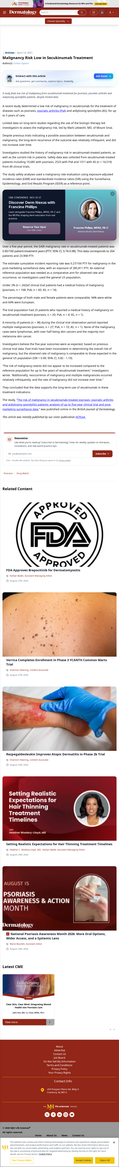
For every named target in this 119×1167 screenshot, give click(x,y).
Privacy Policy (59, 1069)
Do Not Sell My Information (60, 1061)
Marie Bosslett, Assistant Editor (26, 943)
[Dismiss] (112, 194)
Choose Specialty (56, 21)
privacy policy (65, 460)
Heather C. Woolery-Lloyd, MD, (25, 849)
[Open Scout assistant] (102, 12)
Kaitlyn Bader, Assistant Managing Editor (31, 575)
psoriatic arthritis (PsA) (51, 111)
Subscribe (101, 453)
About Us (51, 1135)
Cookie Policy (45, 1154)
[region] (59, 1152)
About (59, 1046)
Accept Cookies (83, 1160)
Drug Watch (23, 473)
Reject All (105, 1160)
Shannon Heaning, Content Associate (29, 669)
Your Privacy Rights (59, 1072)
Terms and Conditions (59, 1065)
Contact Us (59, 1054)
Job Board (59, 1057)
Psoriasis (8, 473)
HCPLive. (80, 417)
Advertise (59, 1050)
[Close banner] (115, 4)
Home (38, 1135)
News (64, 1135)
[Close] (114, 1142)
